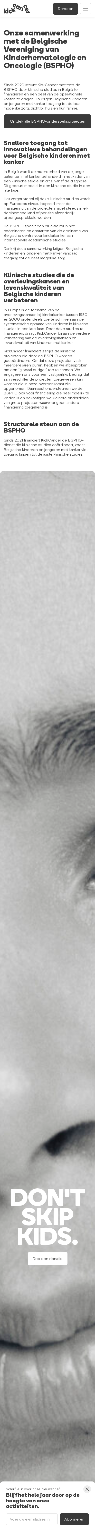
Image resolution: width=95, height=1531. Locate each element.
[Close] (87, 1489)
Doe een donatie (48, 1258)
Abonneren (74, 1519)
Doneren (65, 8)
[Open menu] (85, 8)
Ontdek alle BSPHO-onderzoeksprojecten (47, 121)
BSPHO (11, 89)
